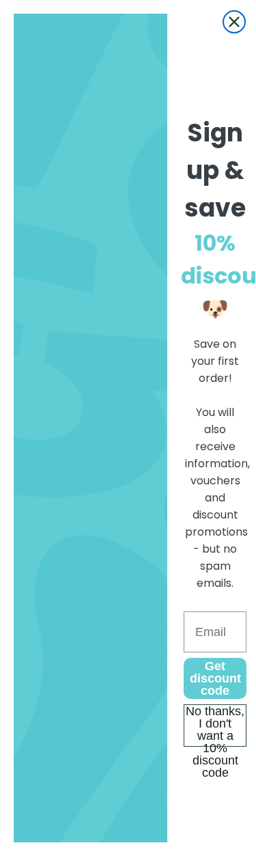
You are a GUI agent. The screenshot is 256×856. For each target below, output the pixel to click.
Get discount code (215, 678)
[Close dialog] (234, 22)
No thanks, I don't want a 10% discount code (215, 725)
